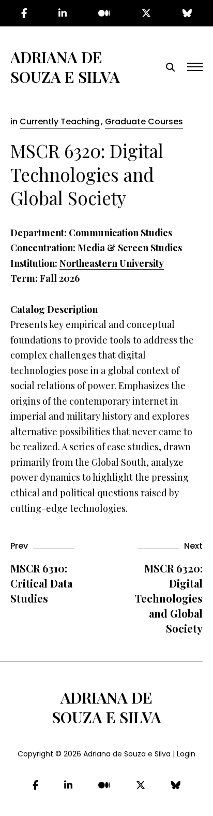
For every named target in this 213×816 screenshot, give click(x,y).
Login (186, 754)
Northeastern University (111, 263)
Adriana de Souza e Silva (65, 67)
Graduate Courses (144, 121)
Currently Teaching (60, 121)
